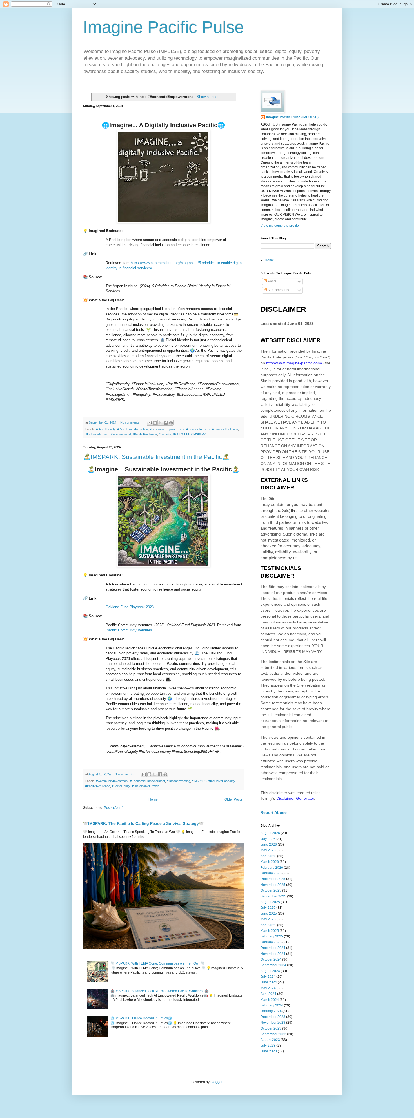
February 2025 (272, 936)
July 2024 (268, 977)
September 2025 (273, 896)
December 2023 (273, 1017)
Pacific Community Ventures (129, 630)
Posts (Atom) (113, 808)
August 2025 (270, 902)
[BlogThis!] (155, 423)
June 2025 (269, 914)
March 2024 (270, 1000)
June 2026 (269, 845)
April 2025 (268, 925)
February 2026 (272, 868)
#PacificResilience (144, 434)
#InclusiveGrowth (97, 434)
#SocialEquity (121, 786)
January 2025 (271, 942)
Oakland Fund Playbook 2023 (130, 607)
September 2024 (273, 965)
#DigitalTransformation (132, 429)
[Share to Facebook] (165, 423)
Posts (271, 281)
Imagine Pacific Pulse (163, 27)
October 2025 (271, 890)
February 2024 (272, 1005)
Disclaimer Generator (295, 798)
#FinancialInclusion (225, 429)
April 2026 (268, 856)
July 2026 (268, 839)
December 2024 (273, 948)
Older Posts (233, 799)
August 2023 (270, 1040)
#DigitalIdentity (105, 429)
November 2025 (273, 885)
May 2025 (268, 919)
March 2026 (270, 862)
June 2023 (269, 1051)
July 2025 (268, 908)
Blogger (216, 1082)
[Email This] (149, 423)
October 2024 (271, 959)
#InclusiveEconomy (221, 781)
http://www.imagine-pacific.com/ (294, 363)
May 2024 (268, 988)
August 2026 (270, 833)
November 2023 (273, 1023)
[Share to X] (160, 423)
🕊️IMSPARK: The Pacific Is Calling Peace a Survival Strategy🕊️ (143, 823)
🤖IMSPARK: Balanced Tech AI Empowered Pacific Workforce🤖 (159, 991)
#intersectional (121, 434)
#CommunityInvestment (112, 781)
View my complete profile (280, 226)
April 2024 (268, 994)
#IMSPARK (199, 781)
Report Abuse (274, 812)
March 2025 (270, 931)
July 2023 (268, 1046)
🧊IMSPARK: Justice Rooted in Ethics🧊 (141, 1018)
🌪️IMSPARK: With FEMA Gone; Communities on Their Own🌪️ (157, 963)
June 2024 (269, 982)
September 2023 (273, 1034)
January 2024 (271, 1011)
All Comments (278, 290)
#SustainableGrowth (145, 786)
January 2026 (271, 873)
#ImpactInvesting (178, 781)
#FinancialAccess (198, 429)
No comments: (130, 422)
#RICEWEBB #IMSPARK (189, 434)
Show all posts (208, 97)
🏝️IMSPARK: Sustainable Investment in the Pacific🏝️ (156, 456)
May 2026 (268, 850)
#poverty (165, 434)
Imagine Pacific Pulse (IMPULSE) (292, 117)
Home (153, 799)
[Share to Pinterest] (171, 423)
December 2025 (273, 879)
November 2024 (273, 954)
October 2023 (271, 1028)
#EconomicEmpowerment (167, 429)
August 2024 (270, 971)
